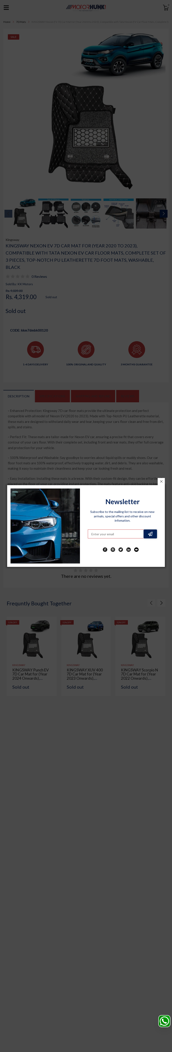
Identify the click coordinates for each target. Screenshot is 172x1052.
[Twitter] (120, 549)
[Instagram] (113, 549)
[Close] (161, 481)
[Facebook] (105, 549)
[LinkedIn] (128, 549)
